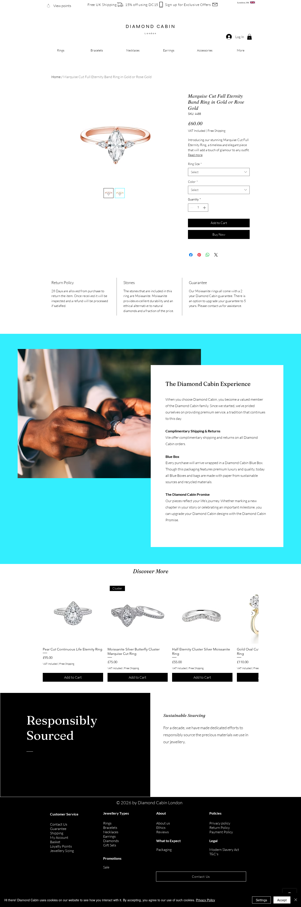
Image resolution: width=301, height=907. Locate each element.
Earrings (109, 836)
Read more (195, 155)
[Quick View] (73, 613)
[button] (249, 37)
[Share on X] (216, 254)
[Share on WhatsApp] (207, 254)
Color (193, 182)
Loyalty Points (61, 846)
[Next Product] (252, 613)
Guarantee (58, 828)
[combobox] (219, 172)
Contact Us (58, 824)
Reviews (162, 832)
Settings (261, 900)
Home (56, 77)
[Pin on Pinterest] (199, 254)
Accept (282, 900)
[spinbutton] (198, 207)
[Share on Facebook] (190, 254)
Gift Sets (109, 845)
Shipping (56, 833)
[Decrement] (191, 207)
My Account (59, 837)
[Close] (295, 899)
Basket (55, 842)
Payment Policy (221, 832)
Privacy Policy (205, 900)
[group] (150, 632)
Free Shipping (216, 130)
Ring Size (195, 164)
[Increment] (205, 207)
